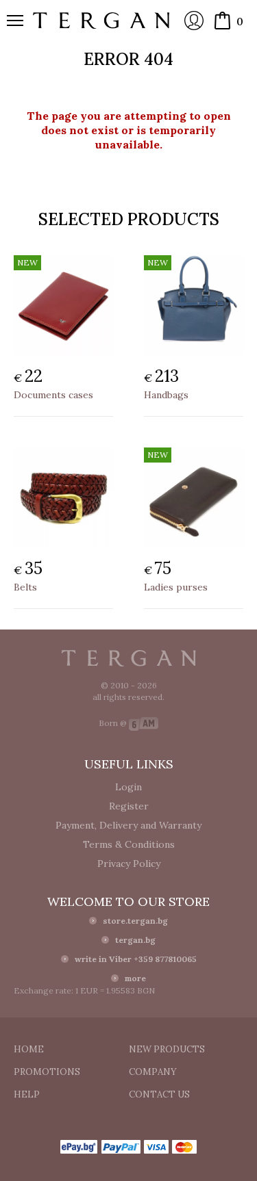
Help (27, 1094)
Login (194, 20)
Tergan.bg (129, 658)
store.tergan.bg (135, 921)
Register (129, 806)
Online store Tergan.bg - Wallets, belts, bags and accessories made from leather (101, 20)
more (135, 978)
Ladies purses (176, 587)
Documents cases (53, 395)
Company (153, 1071)
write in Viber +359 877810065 (136, 959)
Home (29, 1049)
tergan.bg (135, 940)
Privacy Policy (128, 863)
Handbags (166, 395)
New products (167, 1049)
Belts (25, 587)
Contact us (159, 1094)
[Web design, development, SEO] (143, 723)
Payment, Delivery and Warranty (128, 825)
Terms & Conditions (129, 844)
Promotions (47, 1071)
